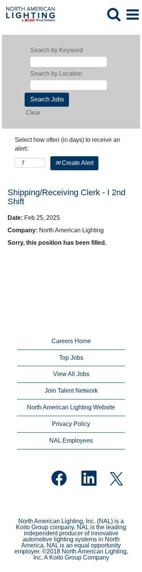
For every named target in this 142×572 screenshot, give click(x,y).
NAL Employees (71, 440)
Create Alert (77, 163)
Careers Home (71, 341)
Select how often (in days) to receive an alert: (67, 144)
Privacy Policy (71, 424)
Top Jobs (71, 357)
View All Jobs (71, 374)
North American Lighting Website (71, 407)
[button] (132, 15)
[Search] (113, 14)
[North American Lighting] (28, 14)
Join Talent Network (71, 390)
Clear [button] (33, 112)
